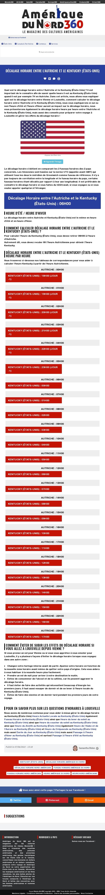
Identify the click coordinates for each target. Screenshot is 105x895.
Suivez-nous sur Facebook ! (83, 841)
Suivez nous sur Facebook (18, 37)
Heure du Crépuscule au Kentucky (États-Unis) (70, 729)
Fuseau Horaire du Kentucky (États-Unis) (26, 719)
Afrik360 (19, 2)
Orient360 (96, 2)
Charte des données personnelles (67, 893)
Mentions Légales (18, 893)
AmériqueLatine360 (68, 2)
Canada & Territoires (25, 44)
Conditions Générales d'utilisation (40, 893)
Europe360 (52, 2)
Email (90, 800)
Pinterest (53, 800)
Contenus (42, 44)
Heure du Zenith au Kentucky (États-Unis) (38, 725)
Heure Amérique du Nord (57, 773)
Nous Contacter (87, 893)
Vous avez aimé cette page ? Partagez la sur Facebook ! (54, 790)
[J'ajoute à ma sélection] (49, 79)
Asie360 (29, 2)
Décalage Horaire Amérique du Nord (65, 762)
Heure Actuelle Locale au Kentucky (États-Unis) (58, 716)
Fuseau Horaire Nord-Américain (24, 773)
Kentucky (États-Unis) (31, 762)
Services (54, 44)
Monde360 (9, 2)
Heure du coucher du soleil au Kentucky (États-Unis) (68, 722)
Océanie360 (84, 2)
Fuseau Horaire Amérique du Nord (72, 768)
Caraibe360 (40, 2)
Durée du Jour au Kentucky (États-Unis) (38, 732)
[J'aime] (45, 79)
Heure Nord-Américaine (84, 773)
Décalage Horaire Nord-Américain (33, 768)
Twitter (17, 800)
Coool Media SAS (35, 891)
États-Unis (7, 44)
